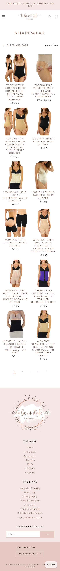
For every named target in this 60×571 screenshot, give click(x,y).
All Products (30, 452)
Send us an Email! (30, 509)
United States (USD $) (28, 554)
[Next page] (46, 371)
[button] (3, 16)
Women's (30, 460)
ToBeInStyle (19, 564)
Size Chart (30, 505)
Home (30, 448)
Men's (30, 464)
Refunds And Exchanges (30, 513)
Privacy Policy (30, 496)
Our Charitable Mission (30, 517)
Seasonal (30, 473)
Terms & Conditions (30, 501)
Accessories (30, 456)
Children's (30, 468)
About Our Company (29, 488)
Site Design (35, 564)
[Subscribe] (47, 534)
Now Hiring (30, 492)
